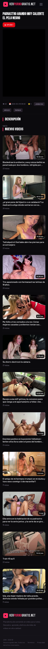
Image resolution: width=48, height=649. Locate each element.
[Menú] (41, 4)
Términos (31, 642)
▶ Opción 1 (9, 25)
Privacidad (41, 642)
